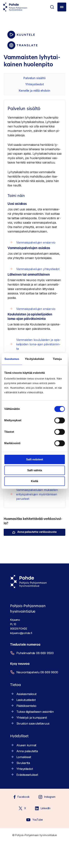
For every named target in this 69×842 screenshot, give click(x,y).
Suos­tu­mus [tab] (11, 358)
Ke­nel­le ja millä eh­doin (34, 90)
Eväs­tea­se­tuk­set (27, 775)
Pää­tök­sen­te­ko (26, 706)
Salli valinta (34, 470)
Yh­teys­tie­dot (34, 84)
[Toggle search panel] (52, 7)
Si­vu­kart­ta (23, 763)
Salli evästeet (34, 459)
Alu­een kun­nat (26, 745)
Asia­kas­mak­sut (26, 694)
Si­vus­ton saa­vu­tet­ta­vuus (32, 723)
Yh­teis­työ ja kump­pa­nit (31, 717)
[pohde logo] (15, 7)
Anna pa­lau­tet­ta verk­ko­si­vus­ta (36, 532)
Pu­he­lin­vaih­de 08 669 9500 (35, 653)
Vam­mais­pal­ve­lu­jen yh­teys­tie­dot (37, 269)
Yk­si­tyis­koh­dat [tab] (34, 358)
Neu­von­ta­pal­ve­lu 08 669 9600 (37, 672)
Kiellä (34, 481)
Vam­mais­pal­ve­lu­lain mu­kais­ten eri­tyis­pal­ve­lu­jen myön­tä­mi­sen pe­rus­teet (37, 494)
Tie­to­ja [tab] (57, 358)
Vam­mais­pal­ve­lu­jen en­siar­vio (35, 242)
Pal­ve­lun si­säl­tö (34, 78)
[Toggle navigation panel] (61, 7)
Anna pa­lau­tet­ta (27, 751)
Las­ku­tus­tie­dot (26, 700)
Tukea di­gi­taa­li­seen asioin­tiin (35, 711)
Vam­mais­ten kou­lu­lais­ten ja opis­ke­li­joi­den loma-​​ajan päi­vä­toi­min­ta (38, 344)
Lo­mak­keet (23, 757)
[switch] (59, 420)
